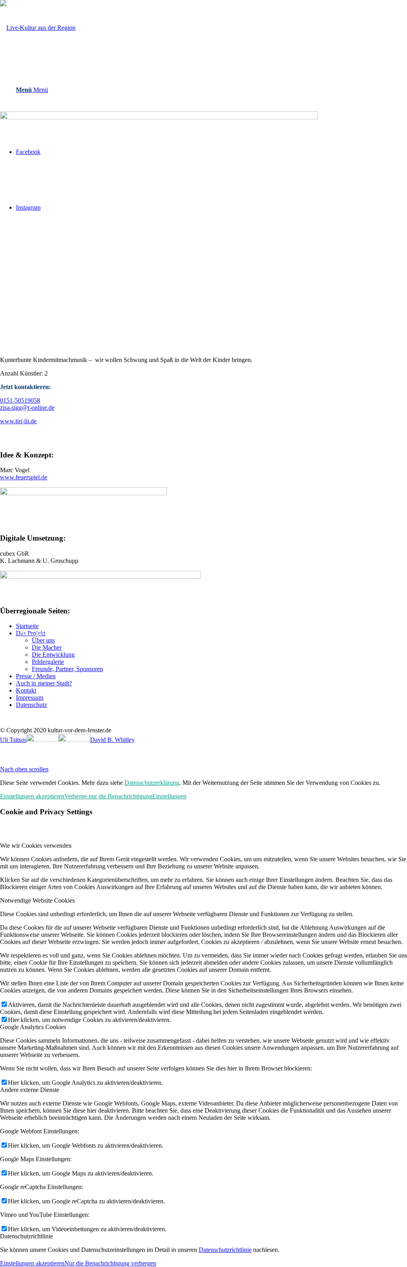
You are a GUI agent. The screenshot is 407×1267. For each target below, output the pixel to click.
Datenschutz (31, 704)
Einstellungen (169, 796)
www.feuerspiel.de (23, 477)
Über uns (43, 640)
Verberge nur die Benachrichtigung (108, 796)
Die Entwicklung (53, 654)
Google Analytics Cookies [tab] (33, 1027)
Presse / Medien (36, 676)
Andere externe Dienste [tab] (29, 1089)
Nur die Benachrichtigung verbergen (110, 1263)
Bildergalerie (48, 661)
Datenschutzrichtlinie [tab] (26, 1236)
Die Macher (47, 647)
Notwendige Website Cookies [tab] (37, 900)
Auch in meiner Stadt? (44, 683)
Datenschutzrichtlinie (225, 1249)
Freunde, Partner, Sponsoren (67, 669)
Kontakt (26, 690)
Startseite (27, 626)
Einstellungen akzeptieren (32, 796)
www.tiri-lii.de (18, 421)
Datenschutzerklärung (151, 782)
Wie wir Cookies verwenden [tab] (36, 845)
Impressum (29, 697)
